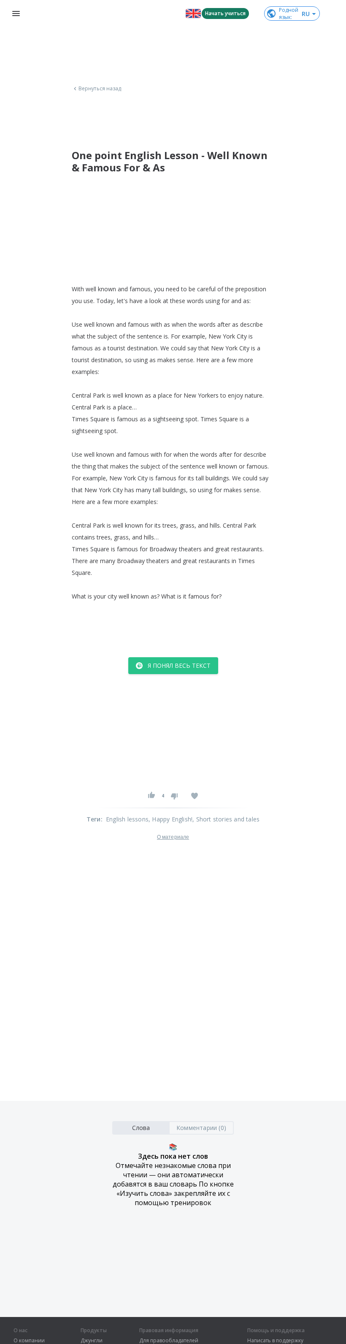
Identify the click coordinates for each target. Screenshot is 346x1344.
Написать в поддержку (275, 1340)
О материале (173, 837)
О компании (29, 1340)
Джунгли (92, 1340)
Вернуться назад (100, 88)
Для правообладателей (168, 1340)
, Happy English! (170, 819)
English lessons (127, 819)
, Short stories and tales (226, 819)
